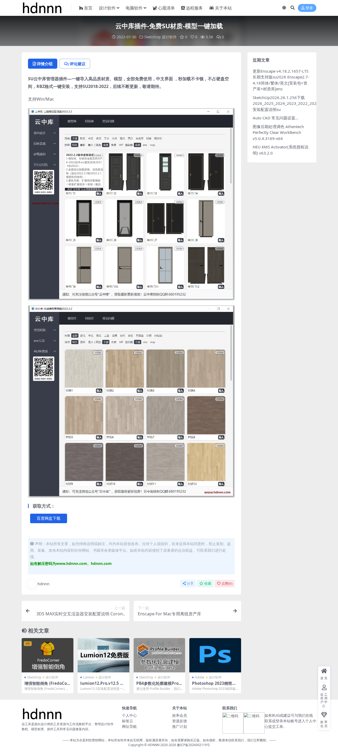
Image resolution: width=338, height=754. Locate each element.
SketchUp (152, 36)
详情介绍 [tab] (45, 63)
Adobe (199, 677)
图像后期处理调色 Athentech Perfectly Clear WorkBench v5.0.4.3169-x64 (278, 132)
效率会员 (179, 715)
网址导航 (129, 726)
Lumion (88, 677)
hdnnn (43, 583)
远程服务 (194, 8)
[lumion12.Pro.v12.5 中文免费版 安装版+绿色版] (103, 655)
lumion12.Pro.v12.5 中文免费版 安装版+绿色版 (102, 686)
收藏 (207, 584)
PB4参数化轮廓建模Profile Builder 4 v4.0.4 (158, 686)
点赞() (227, 584)
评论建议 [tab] (78, 63)
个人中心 (129, 715)
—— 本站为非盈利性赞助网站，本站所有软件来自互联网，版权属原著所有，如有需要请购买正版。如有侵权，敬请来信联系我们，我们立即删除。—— (169, 740)
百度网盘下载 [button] (48, 518)
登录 (309, 8)
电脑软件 (134, 8)
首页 (88, 8)
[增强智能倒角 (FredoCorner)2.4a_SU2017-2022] (47, 655)
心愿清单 (166, 8)
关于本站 (223, 8)
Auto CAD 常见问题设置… (275, 117)
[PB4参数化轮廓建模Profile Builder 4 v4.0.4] (159, 655)
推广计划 (179, 726)
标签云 (127, 720)
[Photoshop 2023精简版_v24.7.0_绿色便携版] (215, 655)
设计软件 (107, 8)
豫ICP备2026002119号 (193, 745)
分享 (190, 584)
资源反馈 (179, 720)
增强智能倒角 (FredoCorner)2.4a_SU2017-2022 (46, 686)
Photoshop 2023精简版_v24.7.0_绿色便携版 (215, 686)
